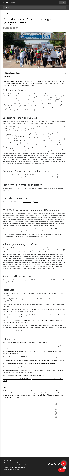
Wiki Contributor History (12, 73)
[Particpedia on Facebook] (55, 464)
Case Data (6, 76)
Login (62, 2)
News (29, 475)
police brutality (16, 131)
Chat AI (62, 469)
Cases (17, 473)
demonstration (27, 202)
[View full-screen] (65, 34)
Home (4, 473)
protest (36, 202)
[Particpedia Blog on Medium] (49, 464)
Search (4, 475)
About (29, 473)
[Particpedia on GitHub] (52, 464)
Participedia (10, 2)
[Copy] (4, 28)
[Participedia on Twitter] (59, 464)
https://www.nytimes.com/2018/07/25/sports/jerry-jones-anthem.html (23, 375)
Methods (18, 475)
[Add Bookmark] (6, 28)
